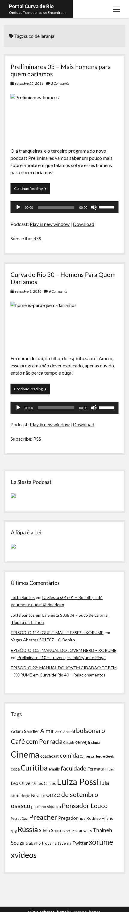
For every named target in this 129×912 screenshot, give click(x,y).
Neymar (38, 795)
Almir (47, 730)
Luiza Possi (78, 781)
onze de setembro (72, 794)
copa (15, 769)
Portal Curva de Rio (31, 6)
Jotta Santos (23, 597)
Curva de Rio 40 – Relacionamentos (73, 674)
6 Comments (58, 291)
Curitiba (34, 767)
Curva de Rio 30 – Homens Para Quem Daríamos (63, 278)
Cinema (25, 754)
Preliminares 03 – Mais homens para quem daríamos (60, 70)
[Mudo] (94, 207)
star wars (83, 830)
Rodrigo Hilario (99, 818)
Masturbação (20, 796)
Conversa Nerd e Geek (97, 756)
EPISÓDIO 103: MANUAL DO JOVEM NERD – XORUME (63, 650)
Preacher (43, 817)
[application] (64, 207)
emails (54, 769)
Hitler (109, 769)
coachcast (49, 756)
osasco (20, 806)
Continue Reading (32, 190)
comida (69, 755)
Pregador (68, 818)
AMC (58, 732)
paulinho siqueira (46, 806)
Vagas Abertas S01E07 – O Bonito (43, 639)
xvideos (24, 855)
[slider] (107, 206)
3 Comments (60, 83)
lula (104, 782)
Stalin (70, 831)
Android (69, 732)
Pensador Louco (85, 806)
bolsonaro (90, 730)
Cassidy (68, 742)
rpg (14, 830)
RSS (37, 238)
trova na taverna (56, 843)
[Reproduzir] (18, 207)
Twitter (80, 843)
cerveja (82, 742)
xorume (101, 842)
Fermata (95, 768)
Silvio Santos (52, 830)
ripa (82, 818)
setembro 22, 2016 (29, 83)
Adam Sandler (25, 731)
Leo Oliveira (23, 783)
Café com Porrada (36, 741)
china (95, 742)
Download (83, 224)
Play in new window (50, 224)
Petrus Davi (19, 818)
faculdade (73, 768)
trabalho (33, 843)
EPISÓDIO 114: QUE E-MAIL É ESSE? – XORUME (57, 632)
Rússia (28, 829)
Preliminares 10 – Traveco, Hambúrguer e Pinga (61, 657)
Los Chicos (46, 783)
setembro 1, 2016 (28, 291)
